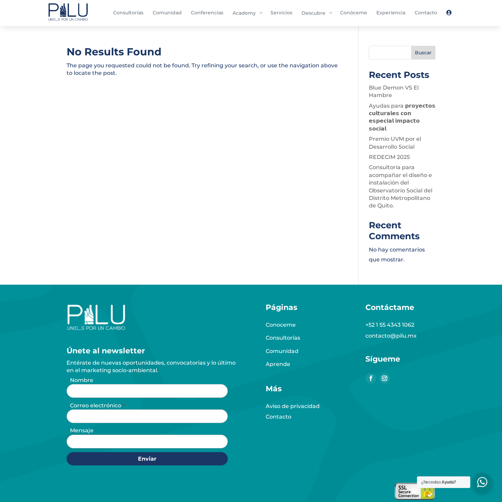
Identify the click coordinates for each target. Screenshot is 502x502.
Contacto (278, 416)
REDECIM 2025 (389, 157)
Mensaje (82, 430)
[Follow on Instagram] (384, 378)
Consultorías (283, 338)
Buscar (423, 53)
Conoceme (281, 325)
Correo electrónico (96, 405)
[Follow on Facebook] (370, 378)
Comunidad (282, 351)
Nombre (81, 380)
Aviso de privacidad (293, 406)
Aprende (278, 364)
